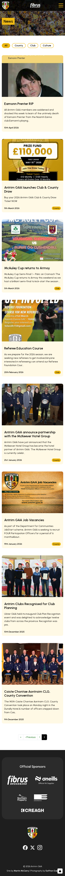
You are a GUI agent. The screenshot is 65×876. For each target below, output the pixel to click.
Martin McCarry (21, 871)
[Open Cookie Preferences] (60, 871)
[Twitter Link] (32, 847)
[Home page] (5, 5)
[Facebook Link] (25, 847)
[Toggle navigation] (61, 5)
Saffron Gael (52, 871)
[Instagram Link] (39, 847)
